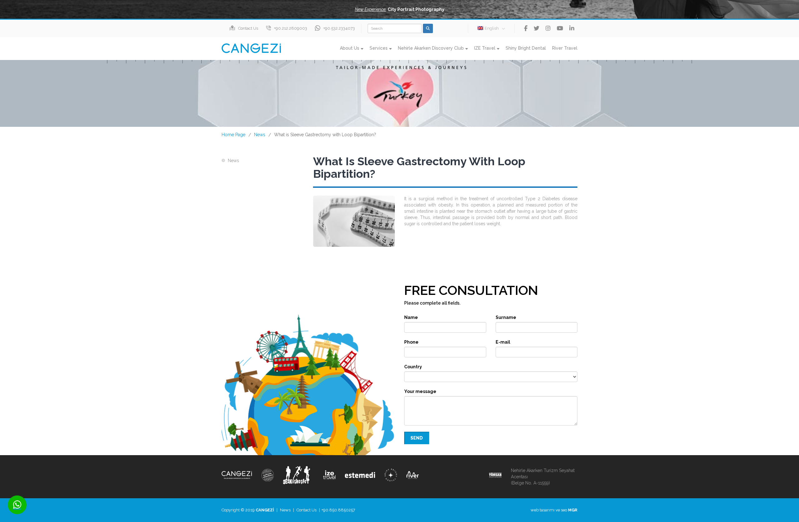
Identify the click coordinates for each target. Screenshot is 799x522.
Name (411, 317)
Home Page (233, 134)
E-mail (503, 342)
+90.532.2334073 (339, 28)
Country (413, 366)
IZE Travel (484, 48)
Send (416, 437)
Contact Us (248, 28)
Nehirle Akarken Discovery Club (431, 48)
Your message (420, 391)
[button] (399, 9)
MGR (572, 510)
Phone (411, 342)
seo (564, 510)
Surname (506, 317)
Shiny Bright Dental (526, 48)
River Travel (564, 48)
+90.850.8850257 (338, 510)
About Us (349, 48)
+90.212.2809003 (290, 28)
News (259, 134)
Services (379, 48)
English (492, 28)
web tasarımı (543, 510)
